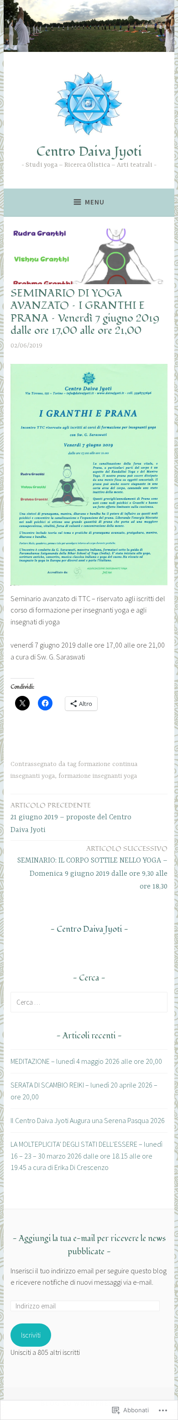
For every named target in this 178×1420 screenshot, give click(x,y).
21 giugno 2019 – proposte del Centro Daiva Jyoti (70, 818)
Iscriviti (31, 1334)
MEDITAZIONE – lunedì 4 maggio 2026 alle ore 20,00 (86, 1061)
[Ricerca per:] (89, 1001)
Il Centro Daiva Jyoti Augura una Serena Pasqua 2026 (87, 1120)
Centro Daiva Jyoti (89, 152)
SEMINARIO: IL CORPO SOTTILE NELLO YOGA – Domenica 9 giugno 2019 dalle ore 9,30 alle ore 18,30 (92, 867)
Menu (95, 202)
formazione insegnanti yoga (97, 776)
